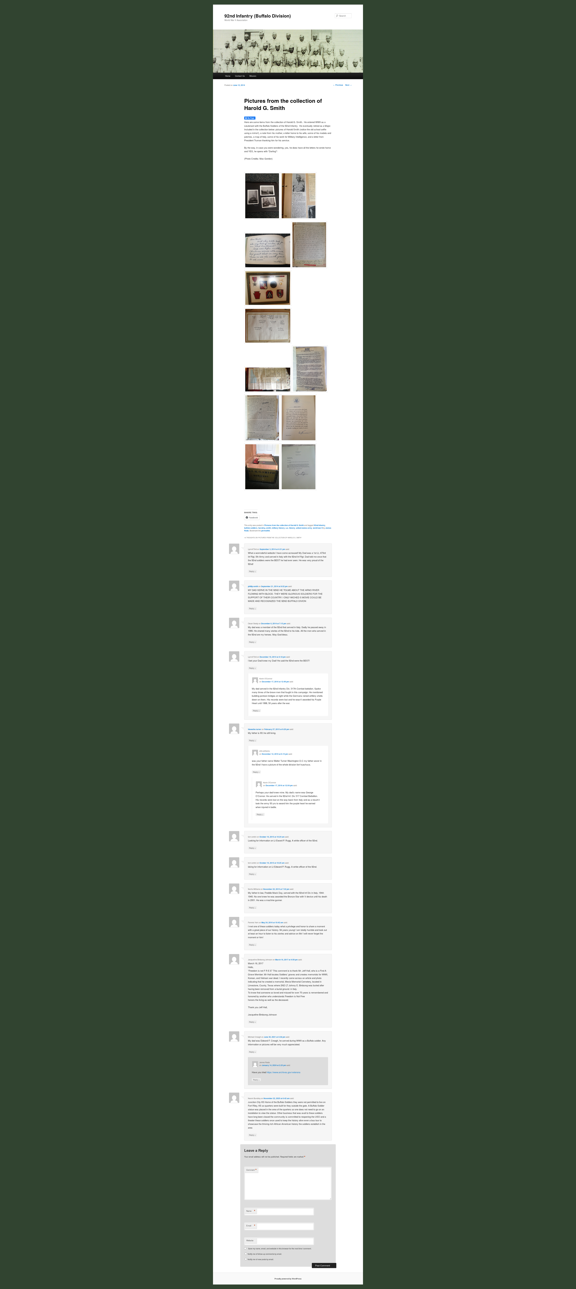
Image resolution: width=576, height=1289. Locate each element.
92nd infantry (319, 525)
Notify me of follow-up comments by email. (265, 1254)
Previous (338, 85)
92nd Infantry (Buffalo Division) (257, 15)
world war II (317, 528)
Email (250, 1225)
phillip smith (253, 586)
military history (278, 528)
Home (227, 75)
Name (250, 1211)
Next (348, 85)
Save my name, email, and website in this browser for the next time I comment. (279, 1248)
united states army (304, 528)
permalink (265, 530)
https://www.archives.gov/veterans (283, 1072)
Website (249, 1240)
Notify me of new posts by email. (261, 1259)
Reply (252, 571)
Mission (252, 75)
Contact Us (240, 75)
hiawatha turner (254, 729)
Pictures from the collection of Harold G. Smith (284, 525)
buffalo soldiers (250, 528)
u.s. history (290, 528)
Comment (251, 1170)
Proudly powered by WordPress (288, 1278)
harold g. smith (264, 528)
